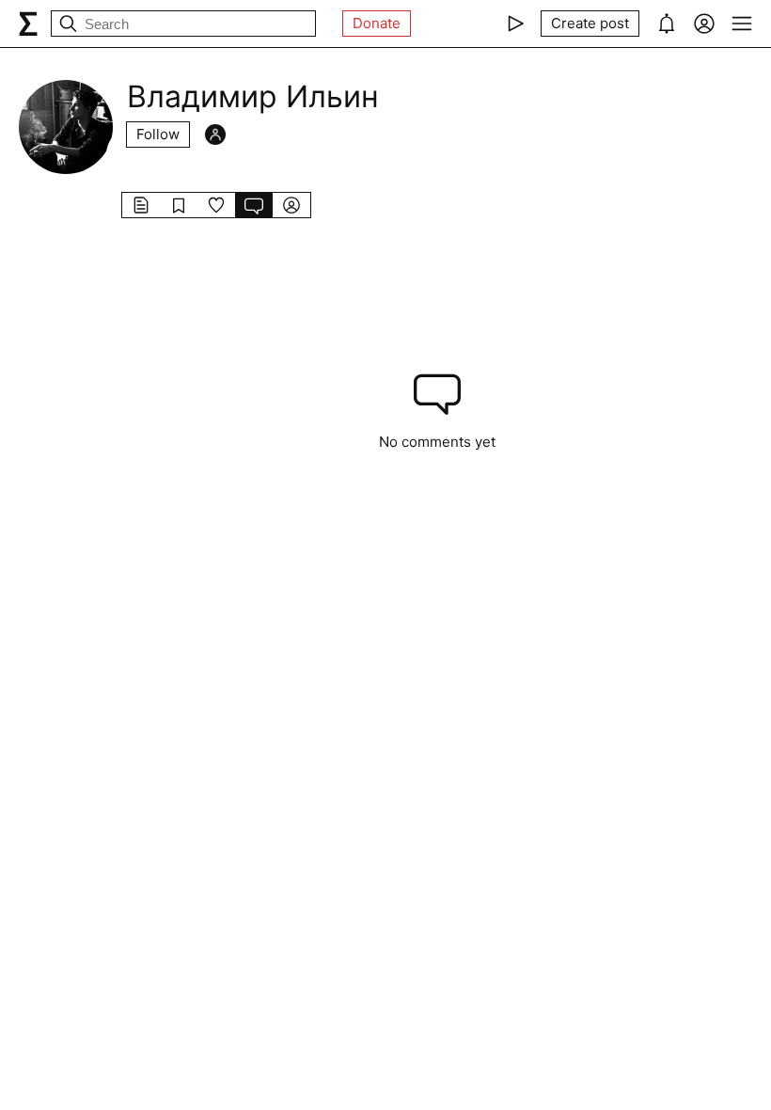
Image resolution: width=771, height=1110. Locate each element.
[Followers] (215, 134)
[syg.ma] (28, 23)
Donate (377, 23)
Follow (158, 134)
